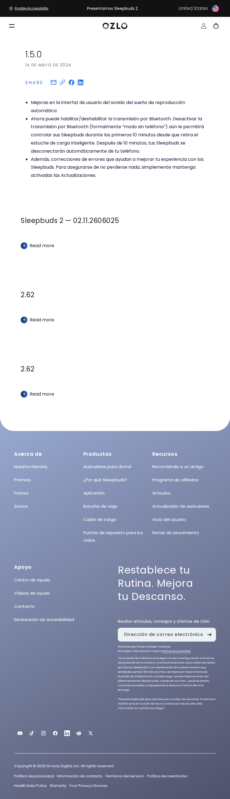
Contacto (24, 606)
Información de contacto (79, 776)
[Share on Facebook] (71, 83)
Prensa (21, 493)
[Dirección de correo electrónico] (209, 634)
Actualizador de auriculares (180, 506)
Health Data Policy (30, 785)
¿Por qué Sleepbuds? (105, 480)
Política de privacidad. (176, 651)
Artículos (161, 493)
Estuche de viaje (100, 506)
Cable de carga (99, 519)
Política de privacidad (34, 776)
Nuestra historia (30, 467)
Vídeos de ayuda (32, 593)
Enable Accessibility (32, 8)
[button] (184, 8)
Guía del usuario (169, 519)
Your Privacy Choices (88, 785)
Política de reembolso (167, 776)
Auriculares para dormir (107, 467)
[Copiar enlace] (62, 83)
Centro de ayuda (32, 580)
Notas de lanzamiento (175, 533)
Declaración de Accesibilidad (44, 619)
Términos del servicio (124, 776)
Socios (21, 506)
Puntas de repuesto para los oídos (113, 536)
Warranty (58, 785)
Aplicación (94, 493)
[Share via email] (53, 83)
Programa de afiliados (175, 480)
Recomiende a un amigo (178, 467)
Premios (22, 480)
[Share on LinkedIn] (80, 83)
